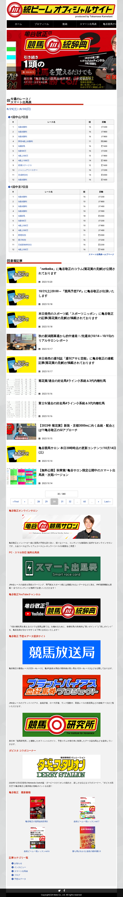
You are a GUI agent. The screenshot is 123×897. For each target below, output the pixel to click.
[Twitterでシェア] (59, 891)
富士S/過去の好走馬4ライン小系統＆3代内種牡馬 (72, 403)
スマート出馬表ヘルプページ (101, 254)
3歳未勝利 (22, 127)
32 (70, 501)
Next (114, 77)
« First (16, 501)
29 (46, 501)
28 (38, 501)
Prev (108, 77)
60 (84, 501)
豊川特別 (22, 240)
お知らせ (18, 863)
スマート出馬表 (88, 24)
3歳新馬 (21, 146)
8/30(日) (25, 109)
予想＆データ (20, 879)
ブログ (17, 875)
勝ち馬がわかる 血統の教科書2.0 (86, 851)
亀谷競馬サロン (111, 24)
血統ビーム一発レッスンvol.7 (86, 821)
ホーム (18, 24)
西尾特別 (22, 235)
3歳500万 (22, 151)
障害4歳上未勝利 (25, 141)
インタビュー (20, 867)
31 (62, 501)
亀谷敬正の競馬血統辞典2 (36, 821)
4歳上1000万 (23, 160)
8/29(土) (12, 109)
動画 (65, 24)
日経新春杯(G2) (25, 245)
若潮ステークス (25, 165)
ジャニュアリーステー (28, 170)
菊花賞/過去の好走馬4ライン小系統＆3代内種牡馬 (72, 381)
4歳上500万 (23, 156)
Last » (107, 501)
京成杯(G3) (23, 175)
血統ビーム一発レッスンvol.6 (36, 851)
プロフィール (41, 24)
